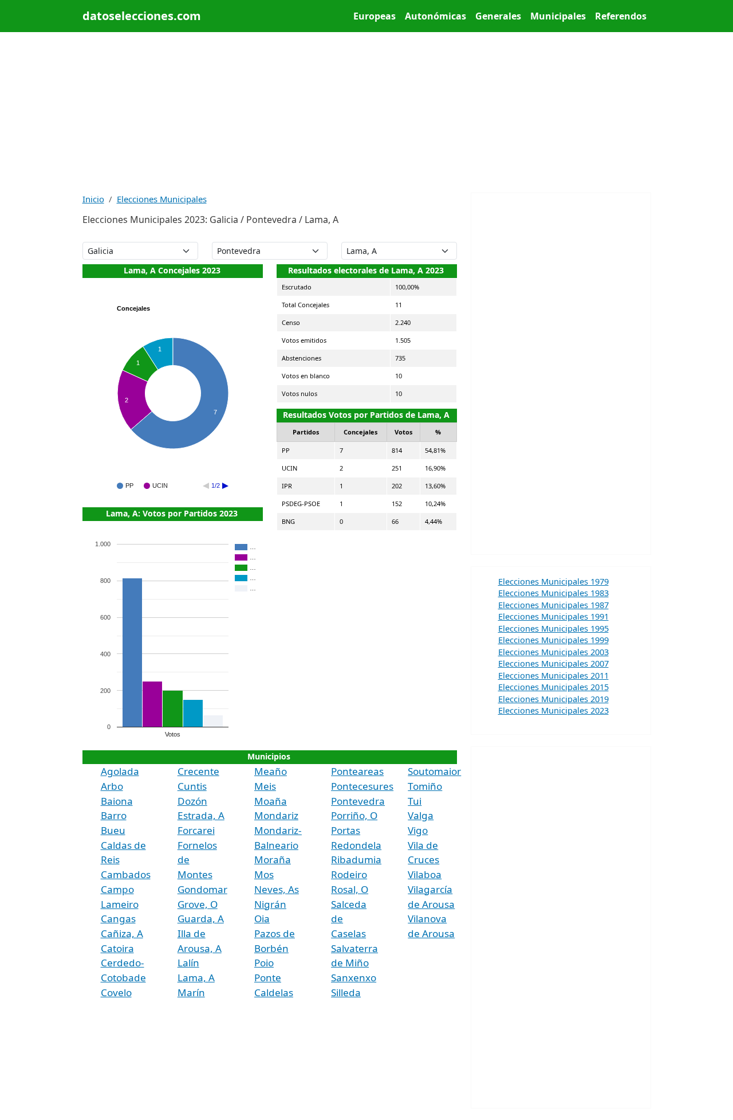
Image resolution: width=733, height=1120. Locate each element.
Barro (114, 815)
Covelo (116, 992)
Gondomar (202, 889)
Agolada (120, 771)
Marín (191, 992)
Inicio (93, 199)
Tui (414, 801)
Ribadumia (356, 859)
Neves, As (276, 889)
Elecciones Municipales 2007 (553, 663)
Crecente (198, 771)
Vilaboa (425, 874)
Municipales (558, 16)
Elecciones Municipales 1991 (553, 616)
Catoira (117, 948)
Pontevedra (358, 801)
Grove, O (198, 904)
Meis (265, 786)
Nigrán (270, 904)
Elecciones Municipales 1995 (553, 628)
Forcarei (196, 830)
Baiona (117, 801)
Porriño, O (354, 815)
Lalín (188, 962)
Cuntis (192, 786)
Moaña (270, 801)
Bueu (113, 830)
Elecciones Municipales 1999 (553, 639)
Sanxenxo (353, 977)
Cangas (118, 918)
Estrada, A (201, 815)
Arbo (112, 786)
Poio (264, 962)
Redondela (356, 845)
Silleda (346, 992)
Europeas (374, 16)
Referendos (621, 16)
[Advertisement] (366, 112)
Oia (262, 918)
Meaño (270, 771)
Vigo (418, 830)
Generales (498, 16)
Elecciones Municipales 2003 (553, 651)
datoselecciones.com (141, 16)
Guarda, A (201, 918)
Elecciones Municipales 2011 (553, 675)
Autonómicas (435, 16)
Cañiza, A (122, 933)
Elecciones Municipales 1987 (553, 604)
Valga (421, 815)
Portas (345, 830)
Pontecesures (362, 786)
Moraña (272, 859)
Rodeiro (349, 874)
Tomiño (425, 786)
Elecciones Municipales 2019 (553, 698)
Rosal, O (349, 889)
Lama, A (196, 977)
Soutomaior (434, 771)
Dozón (192, 801)
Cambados (126, 874)
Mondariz (276, 815)
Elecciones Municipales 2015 (553, 686)
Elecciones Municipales (162, 199)
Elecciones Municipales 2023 (553, 710)
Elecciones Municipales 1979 (553, 581)
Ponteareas (357, 771)
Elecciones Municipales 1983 (553, 592)
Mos (264, 874)
